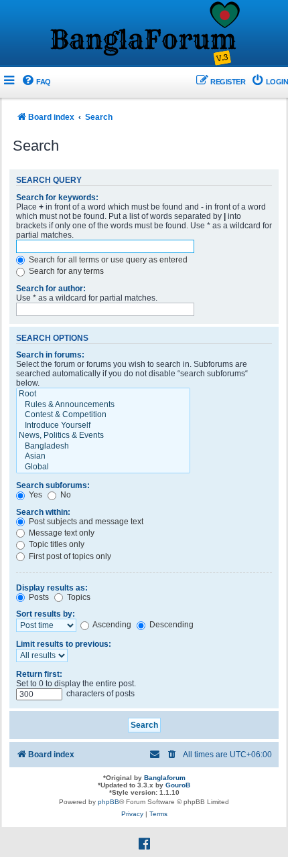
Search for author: (51, 288)
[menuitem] (36, 82)
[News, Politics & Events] (103, 436)
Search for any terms (65, 271)
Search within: (43, 512)
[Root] (103, 394)
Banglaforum (165, 777)
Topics (77, 597)
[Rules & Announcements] (103, 405)
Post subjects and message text (85, 521)
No (64, 494)
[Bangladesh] (103, 446)
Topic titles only (55, 544)
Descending (170, 624)
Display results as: (52, 588)
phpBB (108, 801)
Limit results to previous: (63, 644)
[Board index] (144, 34)
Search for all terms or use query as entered (107, 259)
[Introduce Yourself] (103, 425)
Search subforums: (53, 485)
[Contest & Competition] (103, 415)
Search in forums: (50, 355)
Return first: (39, 674)
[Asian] (103, 456)
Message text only (60, 533)
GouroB (177, 785)
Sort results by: (45, 614)
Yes (34, 494)
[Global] (103, 467)
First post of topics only (69, 556)
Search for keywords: (57, 197)
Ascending (111, 624)
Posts (38, 597)
